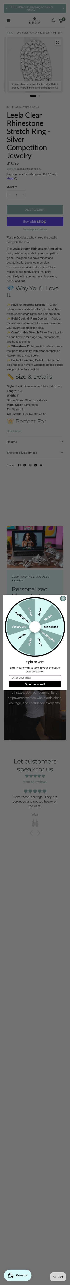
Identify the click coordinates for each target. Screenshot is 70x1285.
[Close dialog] (63, 598)
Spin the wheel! (35, 684)
